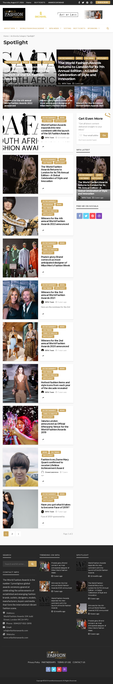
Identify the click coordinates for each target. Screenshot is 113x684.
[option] (93, 178)
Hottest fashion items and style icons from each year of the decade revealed (55, 385)
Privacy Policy (34, 662)
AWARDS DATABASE (56, 2)
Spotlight (48, 62)
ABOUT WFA (9, 28)
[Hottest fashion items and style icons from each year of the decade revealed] (20, 383)
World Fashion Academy (32, 28)
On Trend (35, 62)
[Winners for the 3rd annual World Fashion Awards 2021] (92, 97)
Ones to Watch (50, 211)
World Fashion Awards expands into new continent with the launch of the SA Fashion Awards (29, 73)
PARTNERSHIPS (49, 662)
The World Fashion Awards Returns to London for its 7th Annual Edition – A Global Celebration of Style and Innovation (81, 71)
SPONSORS (92, 28)
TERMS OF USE (64, 662)
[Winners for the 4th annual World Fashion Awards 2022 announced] (21, 97)
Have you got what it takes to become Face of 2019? (55, 506)
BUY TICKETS (39, 2)
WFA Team (12, 83)
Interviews (48, 204)
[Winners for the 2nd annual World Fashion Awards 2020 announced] (20, 341)
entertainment (12, 62)
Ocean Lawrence (51, 472)
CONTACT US (79, 662)
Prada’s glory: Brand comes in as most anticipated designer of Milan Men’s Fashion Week (56, 103)
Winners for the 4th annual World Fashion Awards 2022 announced (18, 103)
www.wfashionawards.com (16, 637)
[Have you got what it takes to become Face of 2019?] (20, 509)
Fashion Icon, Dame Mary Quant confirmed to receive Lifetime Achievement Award (55, 464)
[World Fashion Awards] (14, 14)
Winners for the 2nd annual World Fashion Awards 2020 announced (55, 343)
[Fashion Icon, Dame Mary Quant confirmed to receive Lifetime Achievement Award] (20, 467)
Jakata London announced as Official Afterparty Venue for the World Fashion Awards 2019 (54, 427)
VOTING (67, 28)
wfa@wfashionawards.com (16, 630)
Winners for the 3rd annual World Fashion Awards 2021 (89, 104)
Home (28, 2)
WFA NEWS (54, 28)
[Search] (107, 28)
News (25, 62)
